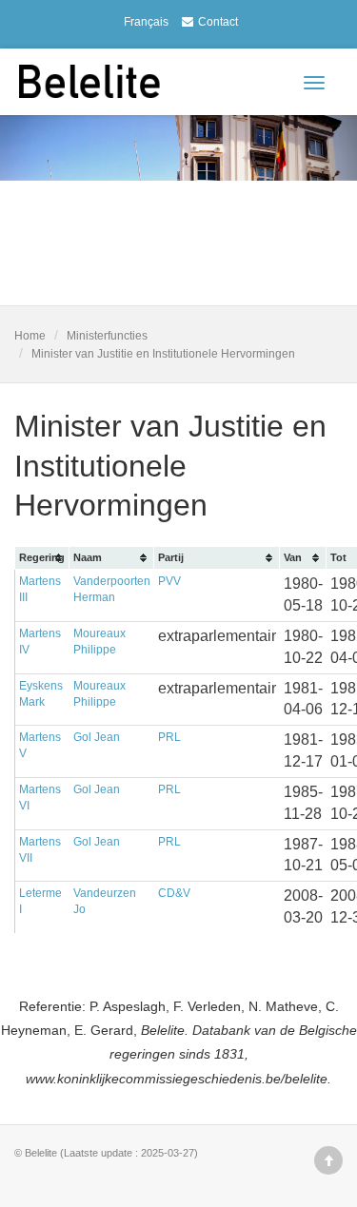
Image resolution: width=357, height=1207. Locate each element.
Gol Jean (96, 737)
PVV (169, 581)
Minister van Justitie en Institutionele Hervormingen (163, 353)
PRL (169, 737)
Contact (218, 22)
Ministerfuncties (107, 335)
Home (30, 335)
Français (146, 22)
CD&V (174, 893)
